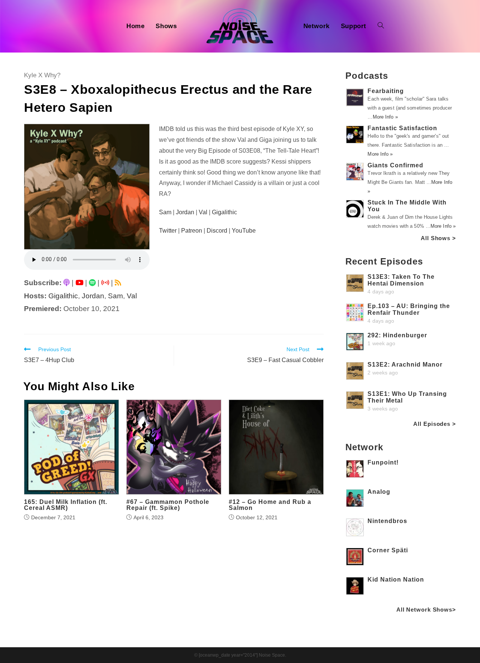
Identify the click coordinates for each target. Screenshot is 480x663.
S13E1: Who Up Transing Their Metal (407, 397)
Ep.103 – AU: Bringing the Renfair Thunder (409, 309)
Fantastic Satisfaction (402, 128)
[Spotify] (92, 283)
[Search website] (381, 26)
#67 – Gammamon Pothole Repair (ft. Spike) (167, 505)
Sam (115, 296)
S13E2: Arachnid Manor (405, 364)
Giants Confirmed (395, 165)
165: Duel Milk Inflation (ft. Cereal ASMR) (65, 505)
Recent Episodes (384, 261)
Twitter (168, 230)
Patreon (191, 230)
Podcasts (366, 76)
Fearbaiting (386, 91)
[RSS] (118, 283)
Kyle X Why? (42, 75)
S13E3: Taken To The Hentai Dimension (401, 280)
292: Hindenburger (397, 335)
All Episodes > (434, 424)
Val (132, 296)
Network (364, 447)
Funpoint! (383, 462)
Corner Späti (388, 550)
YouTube (244, 230)
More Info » (385, 117)
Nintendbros (387, 521)
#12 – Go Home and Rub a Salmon (270, 505)
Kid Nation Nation (396, 579)
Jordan (93, 296)
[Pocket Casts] (105, 283)
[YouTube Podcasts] (79, 283)
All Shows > (438, 238)
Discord (217, 230)
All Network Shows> (426, 609)
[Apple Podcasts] (66, 283)
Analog (379, 492)
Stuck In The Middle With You (407, 205)
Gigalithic (63, 296)
